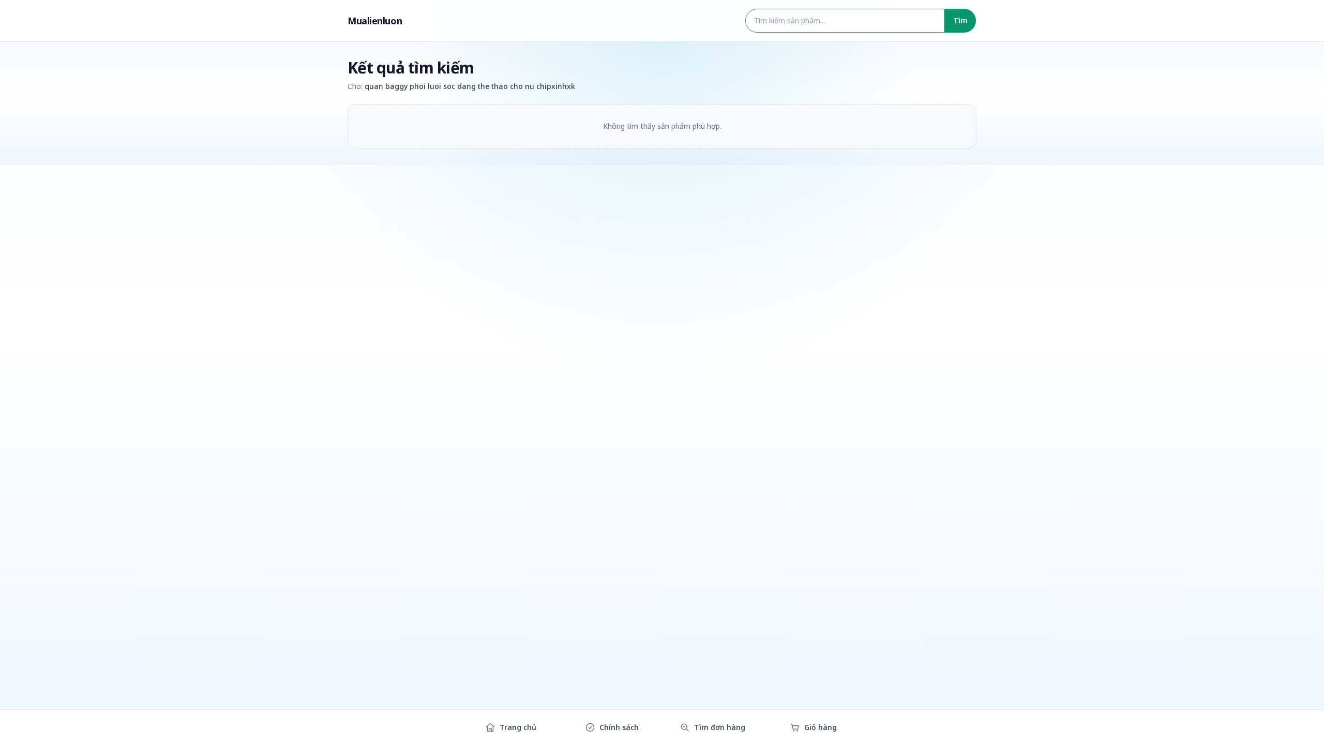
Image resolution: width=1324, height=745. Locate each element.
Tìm (960, 20)
